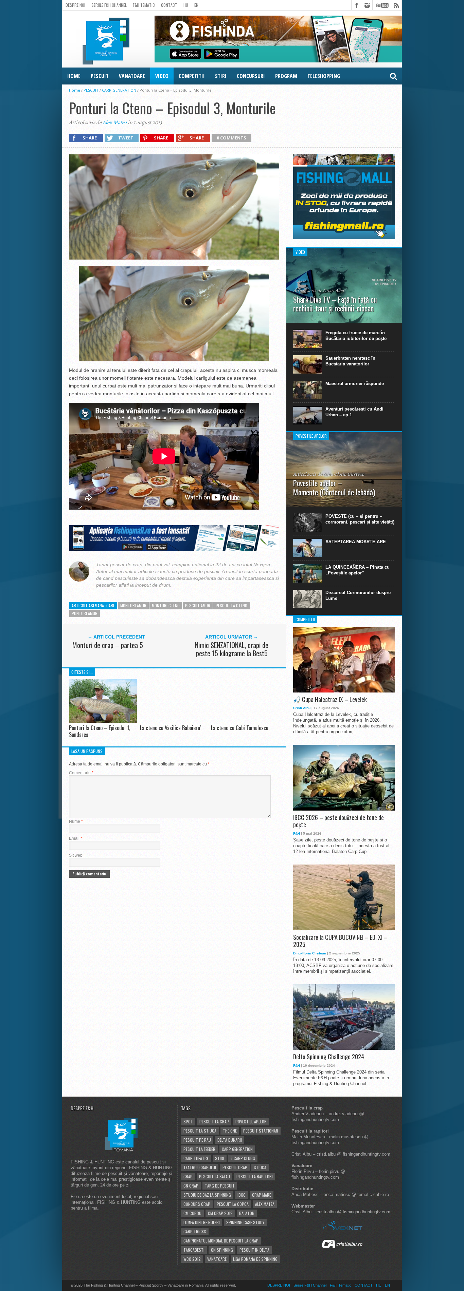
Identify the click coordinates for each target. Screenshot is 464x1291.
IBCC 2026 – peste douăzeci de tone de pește (338, 821)
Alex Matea (115, 122)
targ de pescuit (220, 1186)
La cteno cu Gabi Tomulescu (239, 728)
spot (188, 1121)
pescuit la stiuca (199, 1131)
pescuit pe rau (197, 1140)
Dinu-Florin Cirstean (309, 953)
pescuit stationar (260, 1131)
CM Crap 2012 (220, 1213)
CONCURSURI (251, 76)
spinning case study (245, 1222)
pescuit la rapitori (254, 1176)
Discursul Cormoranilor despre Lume (358, 595)
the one (230, 1131)
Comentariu (81, 773)
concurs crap (196, 1204)
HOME (74, 76)
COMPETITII (192, 76)
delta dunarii (229, 1140)
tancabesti (193, 1250)
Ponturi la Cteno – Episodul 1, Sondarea (99, 731)
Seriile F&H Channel (109, 5)
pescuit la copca (233, 1204)
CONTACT (169, 5)
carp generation (237, 1149)
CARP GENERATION (119, 90)
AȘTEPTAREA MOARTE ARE (355, 541)
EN (196, 5)
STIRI (221, 76)
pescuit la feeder (199, 1149)
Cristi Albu (301, 708)
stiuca (260, 1167)
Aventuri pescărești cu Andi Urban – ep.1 (354, 411)
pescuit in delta (254, 1250)
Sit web (76, 855)
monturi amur (133, 605)
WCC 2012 (192, 1259)
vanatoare (217, 1259)
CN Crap (190, 1186)
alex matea (264, 1204)
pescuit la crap (214, 1121)
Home (74, 90)
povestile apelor (251, 1121)
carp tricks (194, 1231)
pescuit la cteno (231, 605)
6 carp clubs (243, 1158)
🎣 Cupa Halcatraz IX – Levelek (330, 699)
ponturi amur (84, 613)
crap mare (261, 1195)
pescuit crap (234, 1167)
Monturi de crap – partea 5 (107, 645)
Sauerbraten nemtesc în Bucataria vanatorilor (350, 361)
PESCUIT (100, 76)
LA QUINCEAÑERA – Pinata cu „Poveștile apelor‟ (357, 570)
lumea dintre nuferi (201, 1222)
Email (75, 838)
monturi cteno (166, 605)
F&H (296, 833)
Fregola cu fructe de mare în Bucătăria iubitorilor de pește (356, 335)
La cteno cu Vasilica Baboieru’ (170, 728)
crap (188, 1176)
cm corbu (192, 1213)
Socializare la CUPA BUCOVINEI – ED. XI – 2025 (340, 941)
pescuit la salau (214, 1176)
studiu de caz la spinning (207, 1195)
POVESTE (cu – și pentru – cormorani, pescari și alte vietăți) (359, 519)
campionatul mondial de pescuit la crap (220, 1240)
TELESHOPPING (323, 76)
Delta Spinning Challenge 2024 (328, 1057)
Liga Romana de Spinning (255, 1259)
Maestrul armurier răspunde (354, 383)
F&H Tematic (144, 5)
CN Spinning (222, 1250)
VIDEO (161, 76)
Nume (76, 821)
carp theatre (196, 1158)
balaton (246, 1213)
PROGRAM (286, 76)
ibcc (241, 1195)
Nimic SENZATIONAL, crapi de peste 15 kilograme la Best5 (231, 649)
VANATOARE (132, 76)
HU (185, 5)
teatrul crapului (199, 1167)
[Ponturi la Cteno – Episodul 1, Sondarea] (103, 722)
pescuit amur (197, 605)
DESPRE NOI (75, 5)
